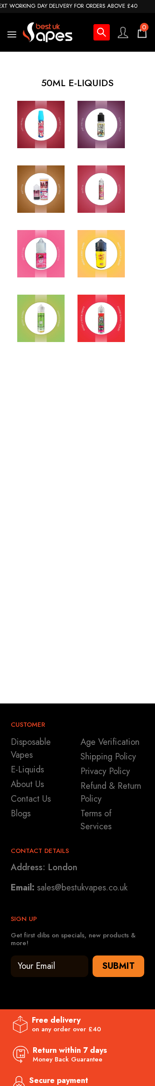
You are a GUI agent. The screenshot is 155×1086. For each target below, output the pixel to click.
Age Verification (110, 742)
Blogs (21, 813)
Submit (118, 966)
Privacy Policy (105, 771)
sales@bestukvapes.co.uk (82, 887)
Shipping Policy (108, 756)
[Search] (101, 34)
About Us (27, 784)
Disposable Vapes (31, 748)
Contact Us (31, 799)
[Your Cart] (142, 32)
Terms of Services (96, 820)
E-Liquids (27, 769)
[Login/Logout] (122, 32)
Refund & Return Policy (111, 792)
